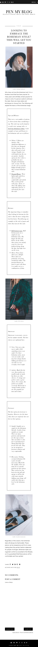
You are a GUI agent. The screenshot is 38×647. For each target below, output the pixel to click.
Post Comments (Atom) (26, 632)
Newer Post (9, 629)
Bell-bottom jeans (16, 231)
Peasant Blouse (16, 174)
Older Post (28, 629)
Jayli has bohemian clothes (16, 128)
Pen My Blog (19, 11)
